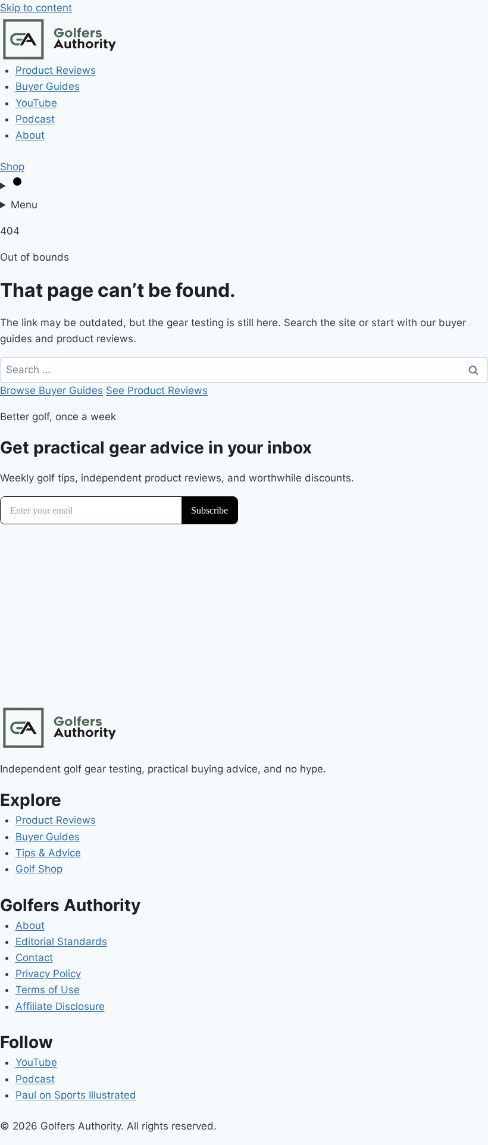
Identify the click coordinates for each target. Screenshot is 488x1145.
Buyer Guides (47, 86)
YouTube (36, 103)
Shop (12, 167)
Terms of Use (47, 990)
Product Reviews (55, 70)
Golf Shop (38, 869)
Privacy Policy (48, 974)
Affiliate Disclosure (60, 1006)
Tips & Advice (48, 853)
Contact (34, 957)
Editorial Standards (61, 941)
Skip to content (36, 8)
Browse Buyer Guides (51, 390)
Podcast (35, 119)
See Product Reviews (157, 390)
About (30, 135)
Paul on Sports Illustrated (75, 1095)
